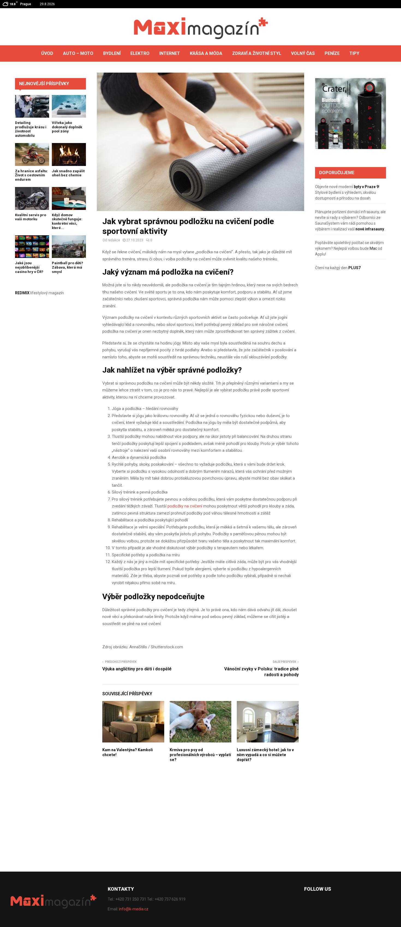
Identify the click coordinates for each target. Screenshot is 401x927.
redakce (114, 240)
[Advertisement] (350, 369)
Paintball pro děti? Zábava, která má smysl (67, 267)
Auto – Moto (78, 53)
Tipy (354, 53)
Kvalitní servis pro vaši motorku (30, 217)
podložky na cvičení (184, 506)
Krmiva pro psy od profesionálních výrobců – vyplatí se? (200, 755)
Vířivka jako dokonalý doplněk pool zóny (67, 127)
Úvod (47, 53)
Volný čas (303, 53)
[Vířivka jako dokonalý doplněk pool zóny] (69, 106)
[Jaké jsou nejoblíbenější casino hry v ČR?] (32, 246)
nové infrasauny (369, 229)
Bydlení (112, 53)
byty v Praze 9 (366, 187)
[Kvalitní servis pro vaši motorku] (32, 198)
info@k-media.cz (133, 909)
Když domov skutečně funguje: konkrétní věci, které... (67, 221)
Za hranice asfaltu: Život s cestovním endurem (31, 175)
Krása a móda (206, 53)
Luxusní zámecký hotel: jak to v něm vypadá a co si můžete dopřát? (265, 755)
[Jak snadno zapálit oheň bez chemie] (69, 154)
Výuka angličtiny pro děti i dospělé (137, 669)
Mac (373, 248)
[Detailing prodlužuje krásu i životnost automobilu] (32, 106)
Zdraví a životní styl (256, 53)
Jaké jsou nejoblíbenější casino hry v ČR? (29, 267)
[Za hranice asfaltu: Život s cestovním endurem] (32, 154)
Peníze (332, 53)
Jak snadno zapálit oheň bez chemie (68, 173)
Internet (169, 53)
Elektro (139, 53)
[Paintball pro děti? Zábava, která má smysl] (69, 246)
